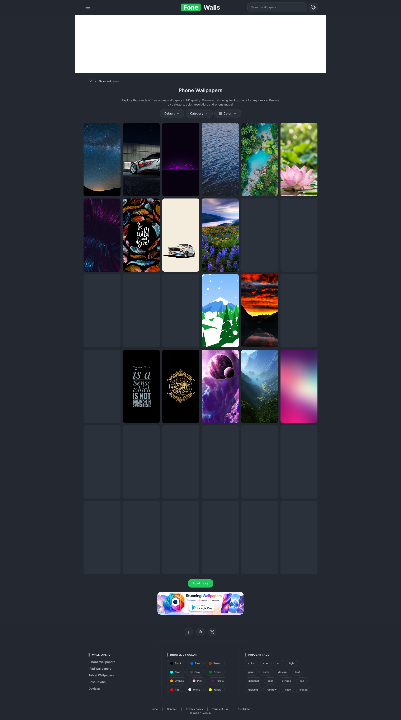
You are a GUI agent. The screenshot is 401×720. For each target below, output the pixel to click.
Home (154, 709)
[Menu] (88, 7)
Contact (172, 709)
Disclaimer (244, 709)
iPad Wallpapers (100, 668)
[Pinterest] (200, 632)
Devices (94, 688)
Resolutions (97, 682)
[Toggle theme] (313, 7)
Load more (200, 583)
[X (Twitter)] (212, 632)
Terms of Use (220, 709)
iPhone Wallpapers (102, 662)
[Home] (90, 81)
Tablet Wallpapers (101, 675)
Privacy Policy (194, 709)
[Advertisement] (200, 44)
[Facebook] (189, 632)
